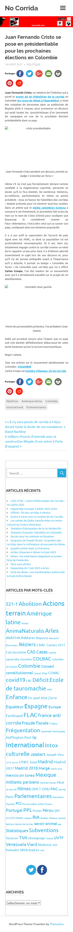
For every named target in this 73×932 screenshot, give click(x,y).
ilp (34, 737)
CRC (29, 681)
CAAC (41, 645)
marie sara (56, 768)
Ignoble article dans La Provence (30, 548)
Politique (33, 64)
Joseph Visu (55, 754)
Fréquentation (23, 730)
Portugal (14, 810)
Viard (32, 844)
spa (59, 824)
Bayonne (42, 638)
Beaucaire (54, 638)
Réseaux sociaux (57, 818)
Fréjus (53, 723)
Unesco (49, 838)
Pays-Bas (10, 804)
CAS (31, 651)
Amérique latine (31, 401)
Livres (15, 762)
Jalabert (37, 754)
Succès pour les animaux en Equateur (32, 536)
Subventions (44, 830)
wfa (42, 850)
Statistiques (17, 830)
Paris (10, 796)
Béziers (27, 644)
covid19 (15, 679)
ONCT (36, 789)
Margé (44, 768)
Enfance (16, 696)
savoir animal (45, 823)
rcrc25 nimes (14, 818)
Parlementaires (36, 407)
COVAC (54, 673)
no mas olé (11, 789)
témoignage (36, 838)
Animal (24, 623)
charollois (26, 659)
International (14, 407)
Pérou (48, 810)
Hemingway (59, 731)
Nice (60, 782)
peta (41, 804)
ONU (46, 789)
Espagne (36, 706)
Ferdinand (14, 715)
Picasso (48, 804)
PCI (18, 803)
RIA (36, 817)
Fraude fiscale (35, 722)
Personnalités (29, 804)
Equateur (15, 706)
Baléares (28, 637)
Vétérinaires (30, 850)
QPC (57, 810)
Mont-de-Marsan (48, 782)
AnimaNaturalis (25, 630)
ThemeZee (56, 924)
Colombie (51, 401)
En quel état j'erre (42, 697)
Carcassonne (16, 652)
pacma (62, 789)
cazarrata (12, 659)
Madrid (45, 761)
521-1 (12, 604)
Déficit (40, 680)
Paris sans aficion (21, 564)
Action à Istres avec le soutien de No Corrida (37, 516)
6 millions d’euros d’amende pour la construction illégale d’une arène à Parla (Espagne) (33, 441)
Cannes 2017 (55, 645)
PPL (27, 810)
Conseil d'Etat (40, 673)
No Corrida (21, 8)
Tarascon (12, 838)
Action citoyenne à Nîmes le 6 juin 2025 (33, 552)
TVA (23, 837)
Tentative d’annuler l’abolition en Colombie (36, 532)
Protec (37, 810)
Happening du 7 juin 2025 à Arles (30, 568)
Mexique (45, 775)
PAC (54, 788)
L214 (8, 762)
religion (28, 818)
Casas (42, 651)
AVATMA (13, 637)
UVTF (58, 837)
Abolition (12, 401)
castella (52, 652)
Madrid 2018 (26, 767)
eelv (49, 689)
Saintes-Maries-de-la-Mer (19, 824)
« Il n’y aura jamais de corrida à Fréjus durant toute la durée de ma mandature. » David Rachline (35, 426)
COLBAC (42, 658)
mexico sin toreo (20, 775)
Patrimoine (58, 797)
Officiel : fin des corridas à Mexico (30, 512)
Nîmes (24, 788)
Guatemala (46, 731)
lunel (33, 762)
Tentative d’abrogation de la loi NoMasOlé (36, 528)
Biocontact (12, 645)
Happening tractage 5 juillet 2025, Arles (34, 508)
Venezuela (16, 844)
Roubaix (44, 818)
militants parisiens (22, 781)
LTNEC (24, 762)
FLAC (30, 714)
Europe (54, 706)
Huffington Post (18, 737)
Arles (52, 630)
